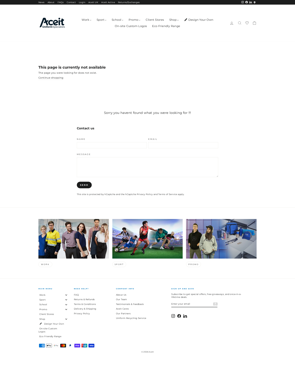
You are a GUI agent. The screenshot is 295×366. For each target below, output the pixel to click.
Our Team (121, 299)
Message (84, 154)
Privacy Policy (145, 194)
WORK (45, 264)
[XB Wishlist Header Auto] (247, 23)
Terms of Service (167, 194)
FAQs (61, 2)
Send (84, 185)
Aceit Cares (122, 309)
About (51, 2)
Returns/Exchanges (129, 2)
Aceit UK (93, 2)
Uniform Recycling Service (131, 318)
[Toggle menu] (66, 294)
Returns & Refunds (84, 299)
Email (153, 139)
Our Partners (123, 313)
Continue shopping (50, 77)
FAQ (76, 295)
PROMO (193, 264)
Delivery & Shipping (85, 309)
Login (82, 2)
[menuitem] (86, 20)
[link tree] (255, 2)
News (41, 2)
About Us (121, 295)
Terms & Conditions (85, 304)
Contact (71, 2)
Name (81, 139)
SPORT (119, 264)
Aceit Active (108, 2)
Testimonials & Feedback (130, 304)
